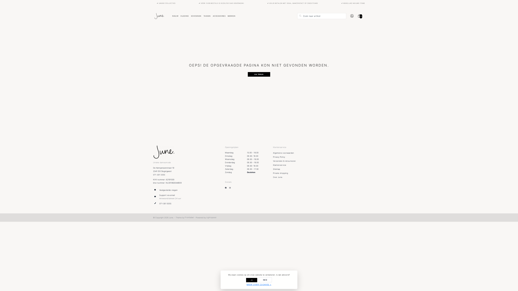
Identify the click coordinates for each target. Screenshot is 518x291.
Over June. (278, 177)
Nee (265, 280)
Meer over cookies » (259, 284)
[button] (351, 16)
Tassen (207, 16)
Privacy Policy (279, 157)
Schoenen (196, 16)
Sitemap (276, 169)
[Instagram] (231, 188)
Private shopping (280, 173)
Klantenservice (279, 165)
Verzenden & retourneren (284, 161)
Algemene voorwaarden (283, 153)
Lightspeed (211, 217)
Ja (252, 280)
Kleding (185, 16)
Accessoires (219, 16)
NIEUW (175, 16)
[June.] (159, 16)
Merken (231, 16)
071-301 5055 (159, 175)
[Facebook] (227, 188)
